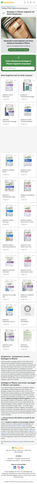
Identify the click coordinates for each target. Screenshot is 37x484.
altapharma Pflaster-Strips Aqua (8, 221)
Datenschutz (27, 450)
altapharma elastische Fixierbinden (8, 271)
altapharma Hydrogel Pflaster (8, 171)
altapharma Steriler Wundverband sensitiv (27, 271)
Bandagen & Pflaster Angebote (19, 426)
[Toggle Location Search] (30, 2)
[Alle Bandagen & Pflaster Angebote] (18, 27)
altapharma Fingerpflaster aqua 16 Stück (8, 321)
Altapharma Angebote (18, 441)
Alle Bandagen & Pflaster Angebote (18, 50)
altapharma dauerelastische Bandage (9, 120)
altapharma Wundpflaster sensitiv (28, 196)
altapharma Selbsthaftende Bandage (27, 95)
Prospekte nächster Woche (22, 458)
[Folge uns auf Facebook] (22, 467)
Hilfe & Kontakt (18, 452)
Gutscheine (10, 458)
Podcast (14, 450)
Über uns (8, 450)
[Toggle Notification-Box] (24, 2)
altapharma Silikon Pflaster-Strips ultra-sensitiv (26, 246)
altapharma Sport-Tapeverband (7, 345)
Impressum (20, 450)
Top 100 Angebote (26, 460)
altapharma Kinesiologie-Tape (9, 296)
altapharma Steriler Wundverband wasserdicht (26, 171)
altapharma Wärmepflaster (25, 320)
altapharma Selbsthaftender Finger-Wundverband (8, 196)
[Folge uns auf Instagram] (18, 467)
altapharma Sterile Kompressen (7, 95)
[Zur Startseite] (8, 2)
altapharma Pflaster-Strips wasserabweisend (9, 246)
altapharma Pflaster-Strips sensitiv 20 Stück (27, 221)
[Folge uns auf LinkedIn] (15, 467)
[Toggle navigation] (34, 2)
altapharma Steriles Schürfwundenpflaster (27, 120)
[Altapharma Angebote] (3, 13)
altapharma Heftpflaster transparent (27, 296)
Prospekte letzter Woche (13, 460)
